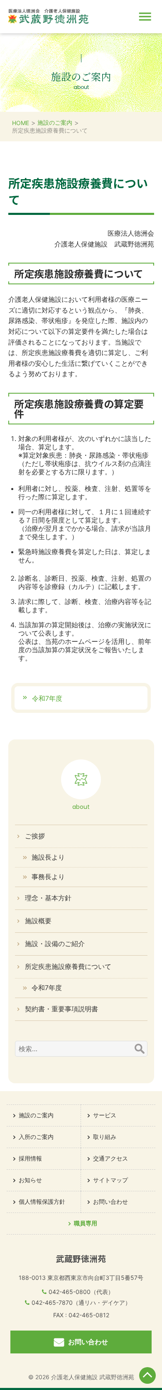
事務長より (48, 876)
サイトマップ (110, 1179)
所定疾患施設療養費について (68, 966)
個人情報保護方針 (42, 1201)
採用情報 (30, 1158)
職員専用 (85, 1223)
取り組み (104, 1136)
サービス (104, 1115)
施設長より (48, 857)
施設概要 (38, 921)
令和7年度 (46, 698)
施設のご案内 (36, 1115)
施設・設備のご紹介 (55, 943)
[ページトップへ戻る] (147, 1375)
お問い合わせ (88, 1342)
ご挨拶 (35, 836)
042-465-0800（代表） (81, 1291)
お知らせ (30, 1179)
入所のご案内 (36, 1136)
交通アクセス (110, 1158)
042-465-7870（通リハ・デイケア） (81, 1302)
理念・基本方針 (48, 898)
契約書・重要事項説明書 (61, 1009)
